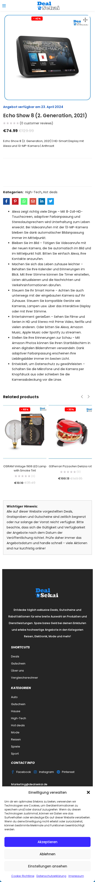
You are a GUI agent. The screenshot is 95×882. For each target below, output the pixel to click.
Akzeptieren (47, 842)
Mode (15, 732)
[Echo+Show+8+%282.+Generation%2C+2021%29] (15, 201)
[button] (88, 792)
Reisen (16, 739)
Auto (14, 697)
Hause (15, 711)
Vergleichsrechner (24, 678)
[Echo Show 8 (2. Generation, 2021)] (6, 201)
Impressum (76, 876)
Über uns (17, 670)
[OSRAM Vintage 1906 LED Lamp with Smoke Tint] (24, 432)
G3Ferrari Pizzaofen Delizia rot (70, 466)
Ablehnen (47, 854)
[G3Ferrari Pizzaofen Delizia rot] (70, 432)
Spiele (15, 746)
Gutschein (18, 663)
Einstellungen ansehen (47, 866)
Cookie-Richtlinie (22, 876)
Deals (15, 656)
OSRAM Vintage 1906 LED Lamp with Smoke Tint (24, 468)
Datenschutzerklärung (51, 876)
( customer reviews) (36, 123)
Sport (15, 753)
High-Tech (33, 192)
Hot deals (50, 192)
